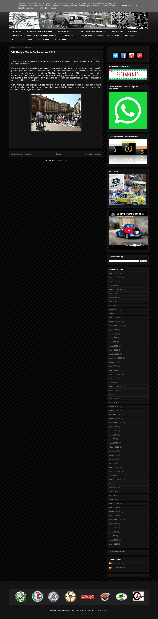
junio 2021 (113, 334)
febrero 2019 (114, 411)
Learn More (127, 6)
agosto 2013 (114, 524)
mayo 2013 (113, 532)
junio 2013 (113, 528)
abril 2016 (113, 463)
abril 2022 (113, 305)
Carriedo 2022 (43, 40)
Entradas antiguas (93, 154)
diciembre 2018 (115, 415)
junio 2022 (113, 297)
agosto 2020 (114, 362)
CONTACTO (17, 35)
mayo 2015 (113, 491)
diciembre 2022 (115, 277)
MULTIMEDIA (117, 31)
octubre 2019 (114, 382)
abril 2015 (113, 496)
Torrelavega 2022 (131, 35)
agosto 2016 (114, 455)
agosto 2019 (114, 390)
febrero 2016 (114, 467)
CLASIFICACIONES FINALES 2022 (93, 31)
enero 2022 (113, 318)
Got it (137, 6)
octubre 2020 (114, 354)
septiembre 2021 (115, 326)
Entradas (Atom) (61, 160)
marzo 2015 (113, 499)
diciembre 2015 (115, 471)
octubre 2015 (114, 475)
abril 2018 (113, 439)
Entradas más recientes (21, 154)
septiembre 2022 (115, 289)
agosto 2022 (114, 293)
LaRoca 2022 (69, 35)
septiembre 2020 (115, 358)
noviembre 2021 (115, 322)
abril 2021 (113, 342)
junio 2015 (113, 487)
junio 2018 (113, 431)
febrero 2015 (114, 504)
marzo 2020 (113, 370)
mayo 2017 (113, 451)
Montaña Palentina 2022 (22, 40)
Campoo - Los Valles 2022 (108, 35)
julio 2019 (112, 394)
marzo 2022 (113, 310)
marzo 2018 (113, 443)
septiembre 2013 (115, 520)
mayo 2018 (113, 435)
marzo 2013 (113, 540)
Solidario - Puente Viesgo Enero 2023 (42, 35)
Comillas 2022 (60, 40)
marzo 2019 (113, 407)
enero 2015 (113, 508)
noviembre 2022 (115, 281)
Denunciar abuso (117, 551)
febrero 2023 (114, 273)
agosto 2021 (114, 330)
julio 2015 (112, 483)
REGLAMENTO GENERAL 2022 (39, 31)
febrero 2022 (114, 314)
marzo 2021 (113, 346)
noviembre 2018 (115, 419)
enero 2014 (113, 516)
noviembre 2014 (115, 512)
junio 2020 (113, 366)
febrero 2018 (114, 447)
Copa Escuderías (118, 568)
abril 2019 (113, 402)
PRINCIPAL (16, 31)
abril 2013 (113, 536)
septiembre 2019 (115, 386)
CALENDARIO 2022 (65, 31)
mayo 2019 (113, 398)
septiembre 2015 (115, 479)
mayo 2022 (113, 301)
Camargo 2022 (86, 35)
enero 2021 (113, 350)
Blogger (104, 610)
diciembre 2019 (115, 374)
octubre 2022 (114, 285)
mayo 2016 (113, 459)
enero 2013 (113, 544)
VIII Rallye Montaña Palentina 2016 (33, 52)
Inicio (58, 154)
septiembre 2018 (115, 423)
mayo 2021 (113, 338)
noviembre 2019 (115, 378)
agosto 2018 (114, 427)
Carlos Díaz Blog (117, 563)
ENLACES (132, 31)
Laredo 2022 (77, 40)
